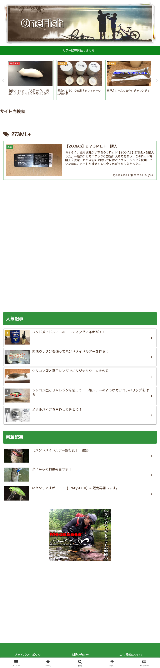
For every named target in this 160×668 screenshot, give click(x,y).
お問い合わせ (80, 655)
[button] (147, 591)
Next (157, 81)
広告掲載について (131, 655)
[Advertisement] (80, 209)
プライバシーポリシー (29, 655)
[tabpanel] (30, 80)
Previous (3, 81)
